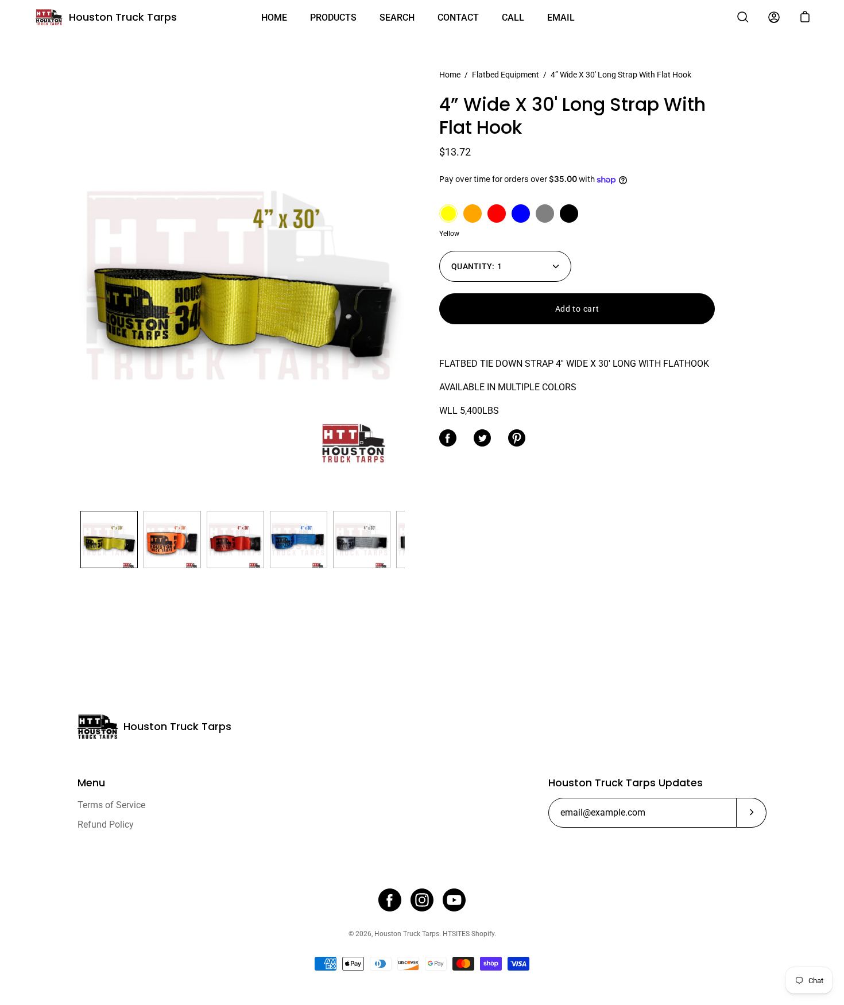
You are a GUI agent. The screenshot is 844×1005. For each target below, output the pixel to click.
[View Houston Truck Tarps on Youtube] (454, 899)
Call (513, 17)
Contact (458, 17)
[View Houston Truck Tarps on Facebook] (389, 899)
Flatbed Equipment (505, 74)
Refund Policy (106, 824)
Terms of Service (111, 805)
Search (397, 17)
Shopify (482, 934)
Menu (91, 783)
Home (274, 17)
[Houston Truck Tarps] (48, 17)
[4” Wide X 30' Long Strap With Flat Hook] (109, 539)
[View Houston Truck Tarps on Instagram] (422, 899)
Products (333, 17)
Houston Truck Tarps (123, 17)
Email (561, 17)
